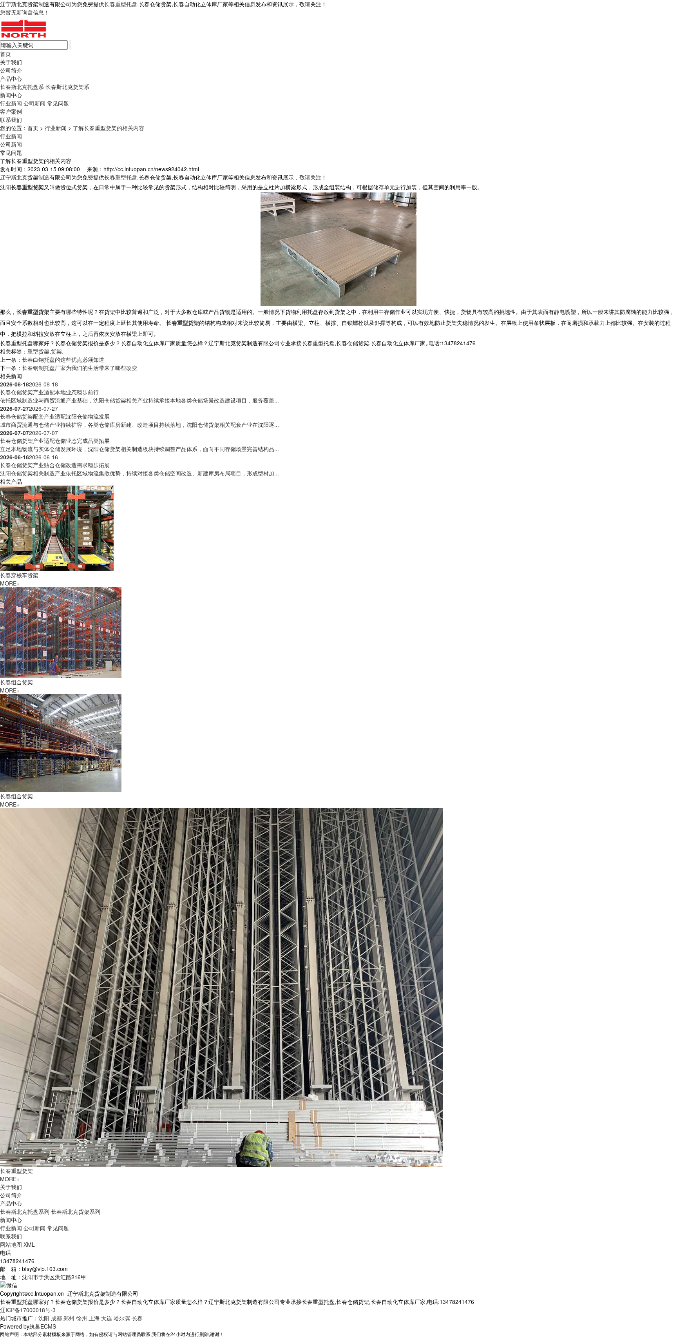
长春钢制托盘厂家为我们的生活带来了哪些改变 (79, 368)
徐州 (81, 1318)
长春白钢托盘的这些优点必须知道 (63, 359)
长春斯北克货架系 (67, 87)
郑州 (68, 1318)
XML (29, 1244)
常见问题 (58, 103)
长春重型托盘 (120, 4)
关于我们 (11, 62)
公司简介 (11, 70)
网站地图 (11, 1244)
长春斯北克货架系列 (75, 1211)
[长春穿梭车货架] (57, 527)
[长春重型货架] (221, 986)
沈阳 (43, 1318)
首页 (5, 54)
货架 (56, 351)
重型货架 (38, 351)
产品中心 (11, 78)
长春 (137, 1318)
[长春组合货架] (60, 631)
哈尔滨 (122, 1318)
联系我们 (11, 119)
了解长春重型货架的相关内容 (108, 128)
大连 (106, 1318)
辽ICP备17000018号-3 (28, 1310)
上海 (94, 1318)
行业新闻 (11, 103)
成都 (56, 1318)
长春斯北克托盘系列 (24, 1211)
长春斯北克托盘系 (22, 87)
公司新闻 (34, 103)
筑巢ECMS (42, 1326)
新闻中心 (11, 95)
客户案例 (11, 111)
